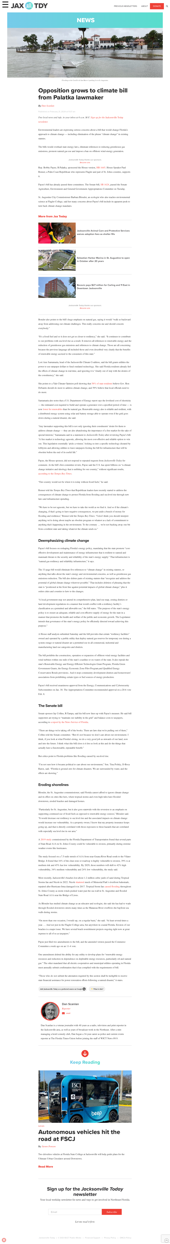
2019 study (46, 839)
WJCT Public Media (72, 1237)
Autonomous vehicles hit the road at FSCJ (79, 1135)
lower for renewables (52, 409)
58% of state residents (102, 383)
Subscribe (112, 1212)
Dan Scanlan (48, 105)
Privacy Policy (110, 1237)
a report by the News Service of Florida (69, 722)
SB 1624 (105, 184)
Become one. (85, 162)
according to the (54, 473)
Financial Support (92, 1237)
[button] (167, 6)
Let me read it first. (85, 1221)
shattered (80, 882)
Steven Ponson (49, 1146)
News (86, 20)
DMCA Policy (125, 1237)
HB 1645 (100, 167)
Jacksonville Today (47, 1237)
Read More (45, 1167)
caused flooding (112, 886)
